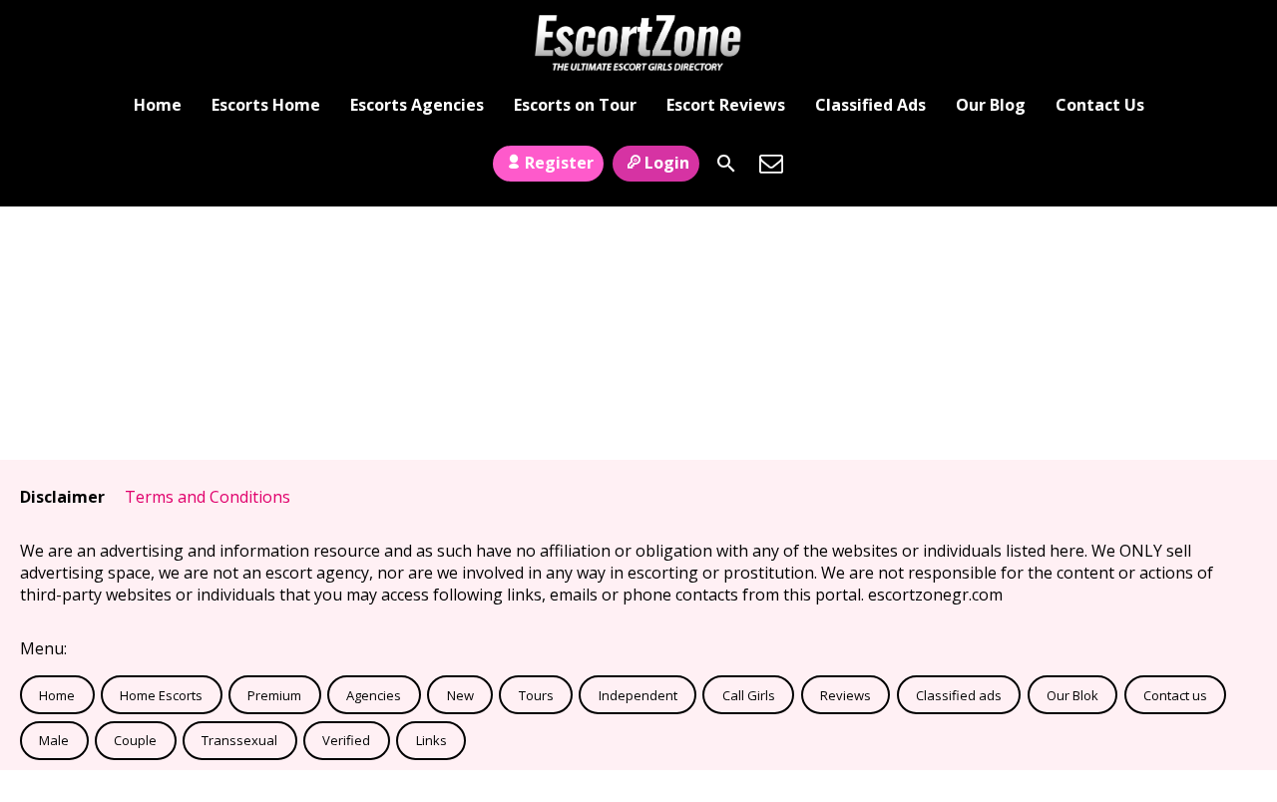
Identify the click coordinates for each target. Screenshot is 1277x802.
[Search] (726, 164)
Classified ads (959, 695)
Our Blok (1072, 695)
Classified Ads (870, 105)
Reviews (845, 695)
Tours (536, 695)
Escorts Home (266, 105)
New (460, 695)
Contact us (1175, 695)
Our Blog (991, 105)
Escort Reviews (725, 105)
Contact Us (1100, 105)
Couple (135, 740)
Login (666, 163)
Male (54, 740)
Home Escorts (161, 695)
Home (158, 105)
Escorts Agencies (417, 105)
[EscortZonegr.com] (638, 43)
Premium (274, 695)
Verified (346, 740)
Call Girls (748, 695)
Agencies (373, 695)
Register (559, 163)
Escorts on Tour (575, 105)
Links (431, 740)
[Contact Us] (771, 164)
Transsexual (239, 740)
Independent (638, 695)
